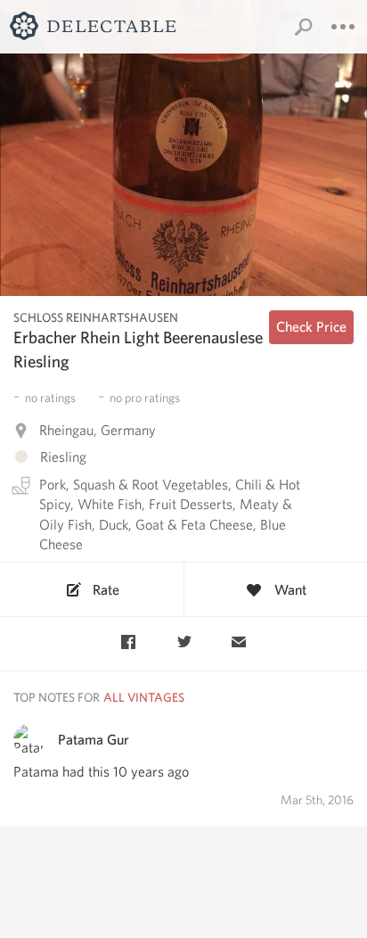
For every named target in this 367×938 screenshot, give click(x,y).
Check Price (311, 326)
